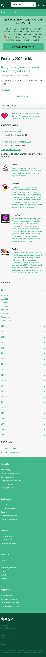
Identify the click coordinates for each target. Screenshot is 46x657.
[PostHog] (5, 255)
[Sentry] (5, 171)
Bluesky (3, 571)
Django (2, 5)
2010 (3, 407)
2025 (3, 326)
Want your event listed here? (11, 150)
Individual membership (9, 519)
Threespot (6, 638)
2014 (3, 386)
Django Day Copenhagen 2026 (17, 142)
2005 (3, 435)
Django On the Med (12, 131)
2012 (3, 397)
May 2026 (4, 306)
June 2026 (4, 302)
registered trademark (14, 652)
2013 (3, 391)
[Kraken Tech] (5, 222)
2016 (3, 375)
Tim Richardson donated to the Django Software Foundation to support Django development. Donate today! (26, 116)
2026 (3, 290)
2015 (3, 380)
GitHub (3, 560)
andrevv (6, 644)
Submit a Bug (5, 512)
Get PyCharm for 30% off (23, 47)
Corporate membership (9, 599)
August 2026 (5, 295)
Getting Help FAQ (7, 536)
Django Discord (6, 540)
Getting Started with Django (10, 473)
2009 (3, 413)
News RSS (4, 578)
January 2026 (6, 320)
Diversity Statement (8, 488)
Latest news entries (10, 449)
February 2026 (6, 317)
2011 (3, 402)
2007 (3, 424)
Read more (5, 90)
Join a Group (5, 505)
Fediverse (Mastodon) (8, 568)
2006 (3, 429)
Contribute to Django (8, 508)
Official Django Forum (8, 543)
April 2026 (4, 310)
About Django (6, 470)
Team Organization (7, 477)
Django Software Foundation (11, 481)
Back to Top (24, 96)
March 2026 (5, 313)
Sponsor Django (6, 595)
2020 (3, 353)
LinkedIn (4, 575)
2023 (3, 337)
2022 (3, 342)
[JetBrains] (5, 191)
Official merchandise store (10, 603)
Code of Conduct (7, 484)
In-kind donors (8, 628)
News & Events (9, 12)
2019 (3, 358)
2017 (3, 369)
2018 (3, 364)
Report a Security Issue (9, 516)
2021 (3, 348)
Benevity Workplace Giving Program (13, 606)
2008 (3, 418)
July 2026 (4, 299)
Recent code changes (11, 452)
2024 (3, 331)
